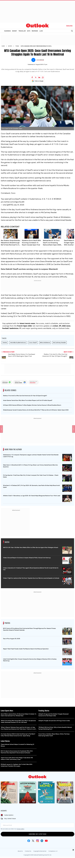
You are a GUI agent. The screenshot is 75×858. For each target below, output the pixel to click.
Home (3, 46)
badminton (14, 328)
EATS (28, 31)
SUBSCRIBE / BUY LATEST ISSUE (37, 834)
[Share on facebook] (32, 77)
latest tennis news (27, 323)
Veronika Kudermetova (18, 342)
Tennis (17, 46)
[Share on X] (36, 77)
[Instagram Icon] (37, 840)
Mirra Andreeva (45, 342)
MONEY (14, 31)
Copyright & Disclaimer (39, 851)
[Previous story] (1, 429)
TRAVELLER (22, 31)
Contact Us (28, 851)
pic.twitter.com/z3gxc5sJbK (12, 202)
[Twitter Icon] (33, 840)
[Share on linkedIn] (39, 77)
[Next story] (73, 429)
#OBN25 (57, 199)
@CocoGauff (14, 199)
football (5, 328)
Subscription (8, 815)
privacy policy (20, 829)
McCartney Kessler (59, 342)
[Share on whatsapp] (43, 77)
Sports (10, 46)
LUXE (41, 31)
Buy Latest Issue (10, 818)
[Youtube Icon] (46, 840)
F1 (20, 328)
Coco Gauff (33, 342)
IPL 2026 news (64, 326)
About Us (20, 851)
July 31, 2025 (19, 205)
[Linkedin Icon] (41, 840)
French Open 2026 (24, 326)
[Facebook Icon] (28, 840)
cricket (55, 326)
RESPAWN (35, 31)
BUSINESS (7, 31)
